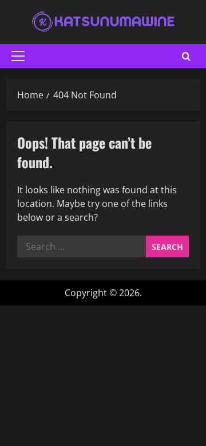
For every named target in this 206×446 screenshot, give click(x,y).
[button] (18, 56)
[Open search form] (186, 56)
